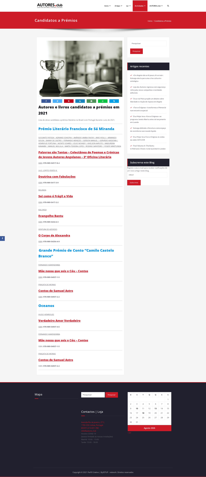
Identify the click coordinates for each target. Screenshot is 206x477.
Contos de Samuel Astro (55, 291)
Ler (127, 6)
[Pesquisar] (168, 5)
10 (137, 408)
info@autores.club (88, 431)
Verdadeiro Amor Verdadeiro (59, 320)
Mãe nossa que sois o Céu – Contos (63, 271)
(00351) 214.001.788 (90, 428)
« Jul (129, 432)
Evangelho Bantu (50, 216)
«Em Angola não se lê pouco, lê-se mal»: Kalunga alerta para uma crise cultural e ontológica (146, 78)
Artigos (117, 6)
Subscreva (134, 182)
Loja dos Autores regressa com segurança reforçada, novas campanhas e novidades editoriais (147, 90)
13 (155, 408)
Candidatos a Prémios (162, 21)
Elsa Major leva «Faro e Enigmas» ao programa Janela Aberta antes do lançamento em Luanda (148, 119)
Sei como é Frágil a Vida (55, 196)
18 (143, 413)
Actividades (139, 6)
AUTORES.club (155, 6)
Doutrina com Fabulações (56, 176)
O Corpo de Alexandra (54, 235)
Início (106, 6)
